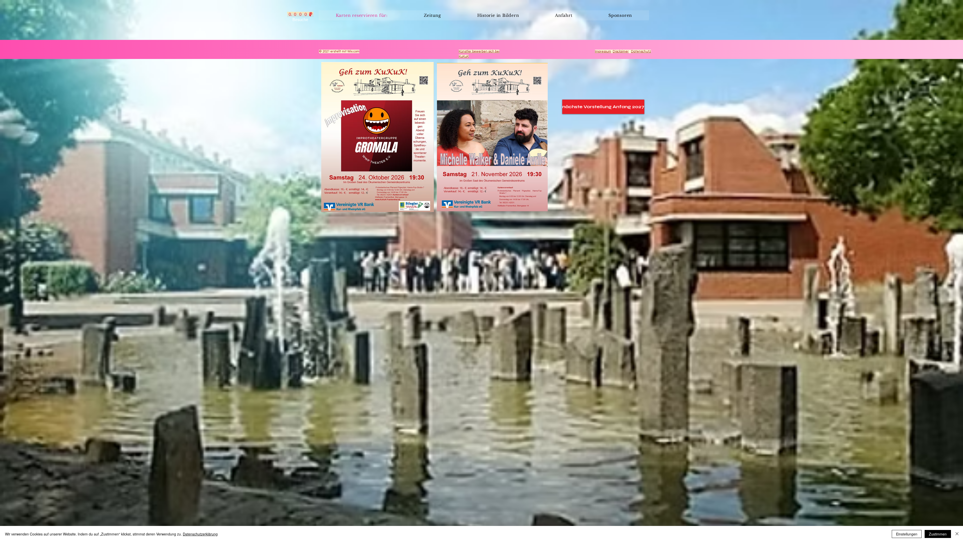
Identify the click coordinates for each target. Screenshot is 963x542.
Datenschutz (641, 51)
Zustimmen (938, 533)
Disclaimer (621, 51)
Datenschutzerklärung (200, 533)
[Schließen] (957, 534)
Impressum (603, 51)
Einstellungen (906, 533)
